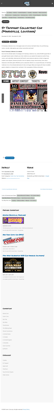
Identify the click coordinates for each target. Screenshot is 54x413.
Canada (29, 12)
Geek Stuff (5, 366)
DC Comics (33, 200)
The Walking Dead (29, 17)
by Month (5, 349)
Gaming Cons (24, 15)
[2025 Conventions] (27, 3)
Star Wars (4, 17)
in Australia (5, 343)
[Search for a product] (52, 3)
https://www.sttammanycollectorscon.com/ (13, 178)
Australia (35, 12)
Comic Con (13, 176)
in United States (6, 334)
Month (15, 12)
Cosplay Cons (16, 15)
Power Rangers (36, 15)
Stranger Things (12, 17)
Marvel (27, 200)
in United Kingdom (7, 340)
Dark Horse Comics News (28, 198)
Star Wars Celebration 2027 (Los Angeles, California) (23, 255)
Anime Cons (8, 15)
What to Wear (20, 200)
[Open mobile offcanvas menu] (1, 3)
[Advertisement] (25, 123)
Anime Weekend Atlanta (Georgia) (46, 189)
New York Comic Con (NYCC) (13, 235)
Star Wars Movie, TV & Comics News (11, 198)
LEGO (30, 15)
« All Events (5, 22)
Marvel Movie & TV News (23, 195)
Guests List (13, 42)
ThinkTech (5, 369)
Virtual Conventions (7, 331)
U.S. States (9, 12)
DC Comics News (35, 195)
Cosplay (14, 200)
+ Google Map (20, 230)
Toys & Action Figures (8, 372)
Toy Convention (20, 176)
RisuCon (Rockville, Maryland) (14, 215)
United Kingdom (22, 12)
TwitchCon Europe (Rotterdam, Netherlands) (9, 189)
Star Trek (44, 15)
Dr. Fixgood (5, 363)
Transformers (21, 17)
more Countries (6, 346)
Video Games (6, 375)
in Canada (5, 337)
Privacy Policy (26, 409)
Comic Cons (6, 316)
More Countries (42, 12)
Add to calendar (10, 158)
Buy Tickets (5, 42)
